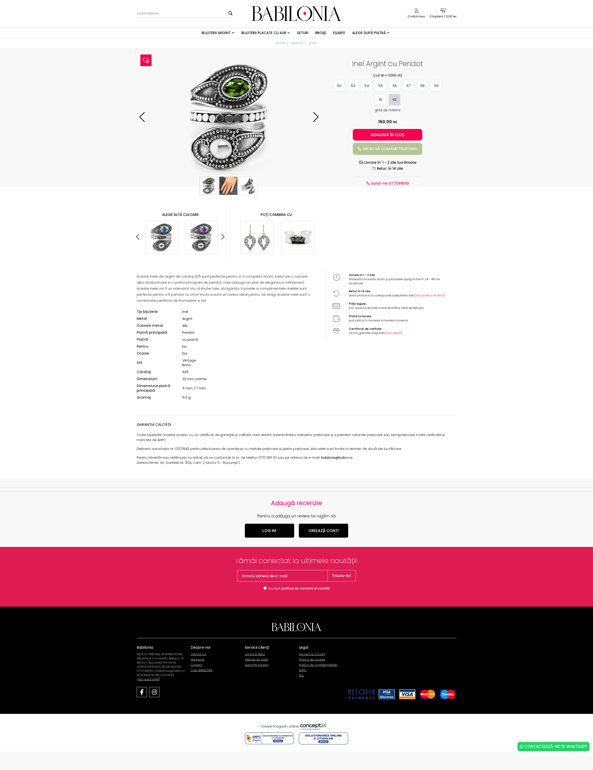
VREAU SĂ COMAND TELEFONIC (389, 148)
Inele (313, 43)
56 (394, 85)
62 (395, 99)
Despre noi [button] (200, 647)
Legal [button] (303, 647)
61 (380, 99)
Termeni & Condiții (312, 654)
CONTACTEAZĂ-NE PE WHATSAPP (555, 746)
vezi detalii (394, 333)
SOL (301, 675)
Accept (299, 588)
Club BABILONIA (201, 670)
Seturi (302, 32)
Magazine (197, 659)
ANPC (303, 670)
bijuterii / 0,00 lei (443, 16)
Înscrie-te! (341, 575)
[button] (316, 117)
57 (408, 85)
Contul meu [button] (416, 16)
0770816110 (398, 183)
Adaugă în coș (387, 135)
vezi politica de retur (429, 295)
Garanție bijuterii (256, 665)
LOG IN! (269, 530)
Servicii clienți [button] (257, 647)
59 (436, 85)
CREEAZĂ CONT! (323, 530)
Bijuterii (297, 43)
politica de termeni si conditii (305, 588)
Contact (196, 665)
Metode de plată (256, 659)
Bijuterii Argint (217, 32)
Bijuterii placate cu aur (264, 32)
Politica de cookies (312, 659)
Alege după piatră (369, 32)
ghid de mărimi (387, 110)
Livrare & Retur (255, 654)
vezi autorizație (148, 679)
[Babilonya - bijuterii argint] (296, 13)
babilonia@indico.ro (337, 457)
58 (422, 85)
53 (353, 85)
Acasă (280, 43)
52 (339, 85)
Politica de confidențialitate (318, 665)
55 (380, 85)
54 (366, 85)
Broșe (320, 32)
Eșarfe (339, 32)
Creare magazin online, (280, 726)
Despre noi (198, 654)
